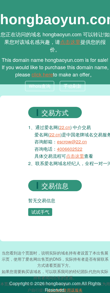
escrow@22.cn (72, 141)
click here (42, 74)
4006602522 (69, 149)
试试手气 (40, 212)
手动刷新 (72, 86)
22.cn (64, 127)
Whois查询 (39, 86)
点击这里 (70, 41)
